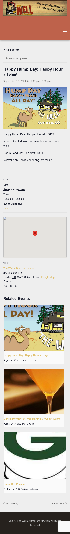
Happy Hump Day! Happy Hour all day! (26, 355)
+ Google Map (47, 277)
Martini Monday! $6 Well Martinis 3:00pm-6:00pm (32, 418)
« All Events (11, 49)
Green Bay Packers (14, 484)
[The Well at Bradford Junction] (35, 9)
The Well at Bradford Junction (19, 268)
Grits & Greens (58, 503)
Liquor (6, 208)
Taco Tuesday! (12, 503)
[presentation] (34, 327)
